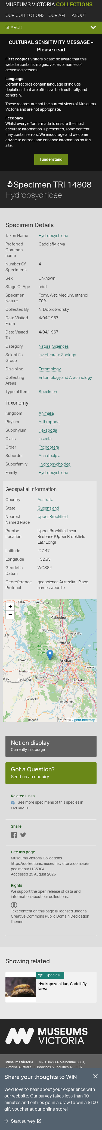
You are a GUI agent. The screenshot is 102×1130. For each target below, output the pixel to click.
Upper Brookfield (53, 517)
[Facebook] (14, 836)
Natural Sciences (54, 346)
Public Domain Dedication (67, 916)
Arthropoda (49, 422)
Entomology (50, 369)
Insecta (45, 439)
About (79, 15)
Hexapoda (48, 430)
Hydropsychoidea (54, 464)
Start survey (23, 1121)
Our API (56, 15)
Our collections (25, 15)
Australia (45, 500)
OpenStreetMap (83, 719)
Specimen (48, 392)
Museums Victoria (48, 4)
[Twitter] (23, 836)
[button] (51, 28)
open (42, 892)
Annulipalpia (49, 456)
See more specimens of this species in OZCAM (47, 805)
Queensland (48, 508)
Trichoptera (49, 447)
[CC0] (14, 905)
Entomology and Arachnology (65, 378)
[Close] (95, 1077)
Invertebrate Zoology (57, 355)
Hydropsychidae (53, 236)
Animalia (46, 413)
